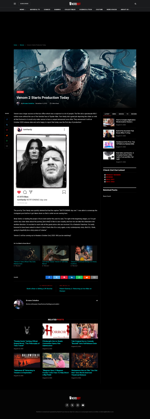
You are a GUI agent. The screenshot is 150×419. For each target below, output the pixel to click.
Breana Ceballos (28, 103)
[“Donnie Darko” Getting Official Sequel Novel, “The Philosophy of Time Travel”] (27, 330)
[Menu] (15, 3)
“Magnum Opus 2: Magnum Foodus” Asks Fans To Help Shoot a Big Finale (56, 372)
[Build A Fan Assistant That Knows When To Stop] (108, 133)
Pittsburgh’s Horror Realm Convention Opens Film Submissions (53, 343)
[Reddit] (7, 135)
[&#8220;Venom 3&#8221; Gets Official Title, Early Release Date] (27, 253)
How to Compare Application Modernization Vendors (126, 121)
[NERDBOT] (75, 4)
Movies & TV (35, 9)
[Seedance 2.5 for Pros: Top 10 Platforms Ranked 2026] (108, 144)
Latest (107, 114)
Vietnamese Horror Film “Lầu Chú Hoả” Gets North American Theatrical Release (84, 372)
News (22, 9)
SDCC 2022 (110, 182)
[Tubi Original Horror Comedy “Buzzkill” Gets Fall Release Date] (84, 330)
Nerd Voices (112, 9)
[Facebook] (7, 119)
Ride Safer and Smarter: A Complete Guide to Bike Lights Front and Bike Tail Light (125, 156)
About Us (124, 9)
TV (127, 114)
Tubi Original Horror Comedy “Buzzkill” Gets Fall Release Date (84, 342)
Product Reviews (113, 175)
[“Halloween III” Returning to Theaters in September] (27, 360)
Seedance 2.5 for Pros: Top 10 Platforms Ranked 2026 (125, 143)
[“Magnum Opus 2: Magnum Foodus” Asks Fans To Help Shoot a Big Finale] (56, 360)
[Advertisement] (75, 28)
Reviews (134, 114)
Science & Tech (85, 9)
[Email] (7, 146)
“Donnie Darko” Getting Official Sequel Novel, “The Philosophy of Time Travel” (27, 343)
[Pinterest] (7, 130)
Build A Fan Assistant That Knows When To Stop (125, 132)
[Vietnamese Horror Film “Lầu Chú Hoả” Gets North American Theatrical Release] (84, 360)
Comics (47, 9)
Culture (99, 9)
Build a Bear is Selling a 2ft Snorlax (39, 289)
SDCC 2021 (110, 179)
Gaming (57, 9)
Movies (20, 92)
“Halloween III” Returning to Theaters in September (24, 371)
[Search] (135, 3)
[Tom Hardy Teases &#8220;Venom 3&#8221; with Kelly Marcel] (55, 253)
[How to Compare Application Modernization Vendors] (108, 122)
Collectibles (70, 9)
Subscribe (24, 3)
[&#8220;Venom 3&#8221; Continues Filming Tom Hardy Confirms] (84, 253)
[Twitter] (7, 124)
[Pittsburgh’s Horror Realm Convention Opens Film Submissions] (56, 330)
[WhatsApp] (7, 140)
